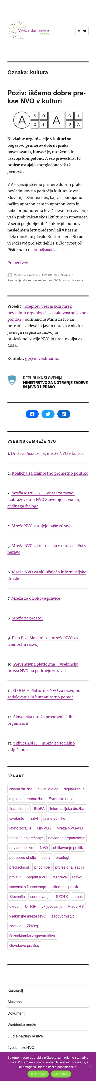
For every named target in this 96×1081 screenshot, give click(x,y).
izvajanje (16, 818)
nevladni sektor (21, 847)
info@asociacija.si (50, 249)
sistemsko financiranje (27, 886)
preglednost (19, 867)
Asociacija (14, 280)
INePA (39, 808)
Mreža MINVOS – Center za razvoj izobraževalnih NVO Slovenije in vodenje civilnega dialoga (44, 499)
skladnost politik (64, 886)
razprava (59, 877)
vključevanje (52, 906)
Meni (82, 31)
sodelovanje (40, 896)
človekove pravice (24, 945)
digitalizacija (74, 789)
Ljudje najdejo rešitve (25, 1036)
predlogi (62, 857)
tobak (78, 896)
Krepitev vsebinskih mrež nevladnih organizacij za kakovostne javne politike (46, 313)
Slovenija (77, 280)
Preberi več (17, 262)
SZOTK (62, 896)
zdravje (15, 925)
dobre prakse (32, 280)
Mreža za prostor (27, 618)
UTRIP (30, 906)
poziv (65, 280)
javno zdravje (20, 828)
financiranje (19, 808)
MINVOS (44, 828)
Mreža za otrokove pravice (35, 598)
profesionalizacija (69, 867)
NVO (57, 280)
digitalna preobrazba (26, 798)
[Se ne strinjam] (90, 1066)
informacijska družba (67, 808)
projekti (15, 877)
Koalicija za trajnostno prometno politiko (50, 473)
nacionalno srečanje (26, 837)
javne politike (54, 818)
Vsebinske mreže (26, 275)
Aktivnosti (15, 1001)
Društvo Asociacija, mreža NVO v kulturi (47, 453)
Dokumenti (16, 1013)
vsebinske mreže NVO (27, 916)
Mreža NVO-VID (70, 828)
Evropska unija (61, 798)
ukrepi (14, 906)
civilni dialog (48, 789)
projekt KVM (37, 877)
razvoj (77, 877)
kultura (47, 280)
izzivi (34, 818)
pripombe (42, 867)
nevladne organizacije (66, 837)
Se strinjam (38, 1074)
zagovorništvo (63, 916)
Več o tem (61, 1074)
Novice (65, 275)
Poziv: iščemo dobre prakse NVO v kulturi (46, 96)
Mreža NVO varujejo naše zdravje (42, 526)
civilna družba (20, 789)
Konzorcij (15, 990)
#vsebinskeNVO (20, 1047)
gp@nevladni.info (41, 358)
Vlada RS (76, 906)
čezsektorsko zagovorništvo (32, 935)
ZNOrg (32, 925)
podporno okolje (22, 857)
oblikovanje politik (68, 847)
